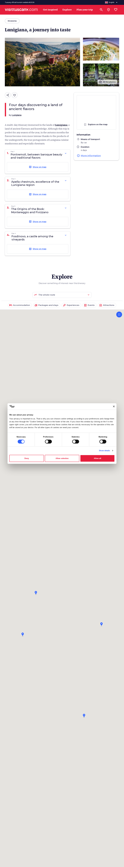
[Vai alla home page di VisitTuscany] (21, 10)
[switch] (48, 442)
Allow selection (62, 458)
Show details (104, 450)
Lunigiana (61, 125)
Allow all (97, 458)
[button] (36, 592)
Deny (26, 458)
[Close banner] (114, 406)
